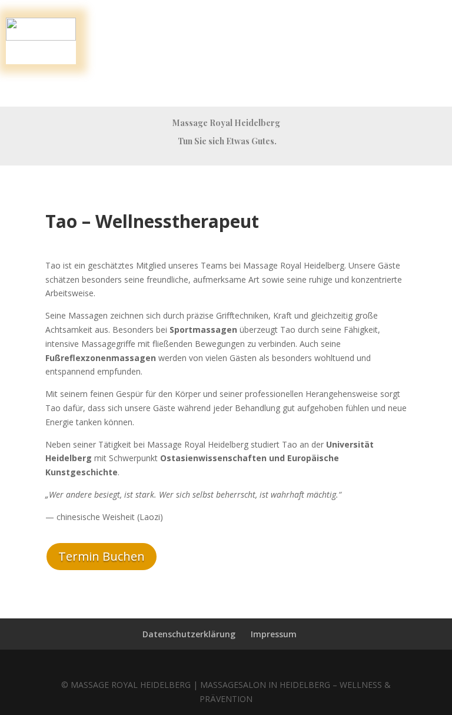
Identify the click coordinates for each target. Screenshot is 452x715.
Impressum (274, 634)
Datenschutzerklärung (188, 634)
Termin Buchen (101, 556)
